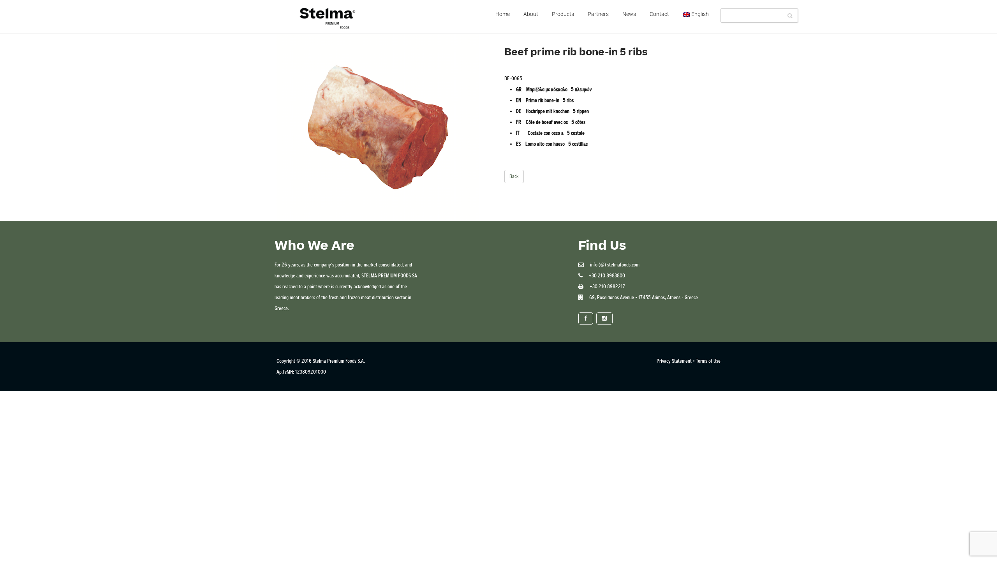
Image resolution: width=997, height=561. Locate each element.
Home (502, 14)
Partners (598, 14)
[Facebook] (585, 318)
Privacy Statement (674, 361)
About (530, 14)
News (629, 14)
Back (514, 176)
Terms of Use (708, 361)
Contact (659, 14)
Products (563, 14)
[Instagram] (604, 318)
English (700, 14)
